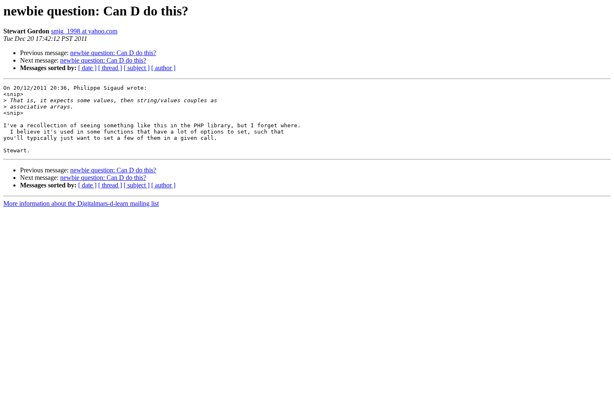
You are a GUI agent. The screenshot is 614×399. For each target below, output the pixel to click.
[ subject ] (137, 67)
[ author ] (163, 67)
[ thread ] (110, 67)
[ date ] (87, 67)
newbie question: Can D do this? (113, 52)
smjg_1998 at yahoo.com (84, 31)
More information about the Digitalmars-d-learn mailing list (81, 203)
